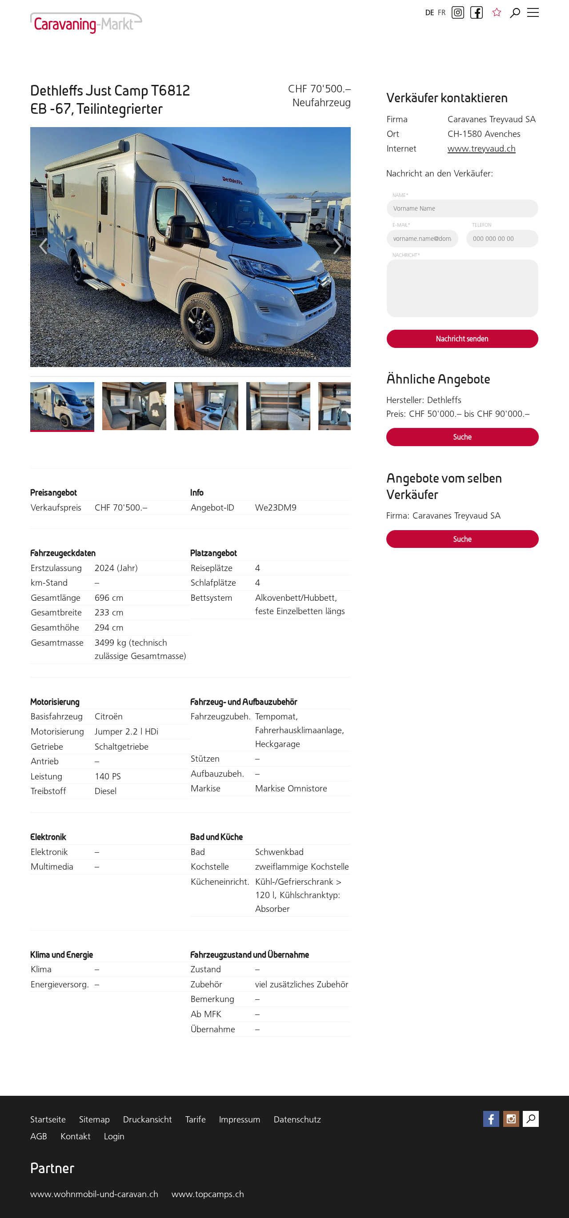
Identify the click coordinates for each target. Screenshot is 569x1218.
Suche (462, 436)
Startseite (48, 1119)
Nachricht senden (462, 338)
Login (114, 1136)
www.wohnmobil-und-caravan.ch (94, 1194)
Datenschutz (297, 1119)
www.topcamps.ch (208, 1194)
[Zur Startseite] (86, 23)
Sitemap (94, 1119)
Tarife (195, 1119)
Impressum (239, 1119)
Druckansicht (147, 1119)
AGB (38, 1136)
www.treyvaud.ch (482, 148)
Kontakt (75, 1136)
